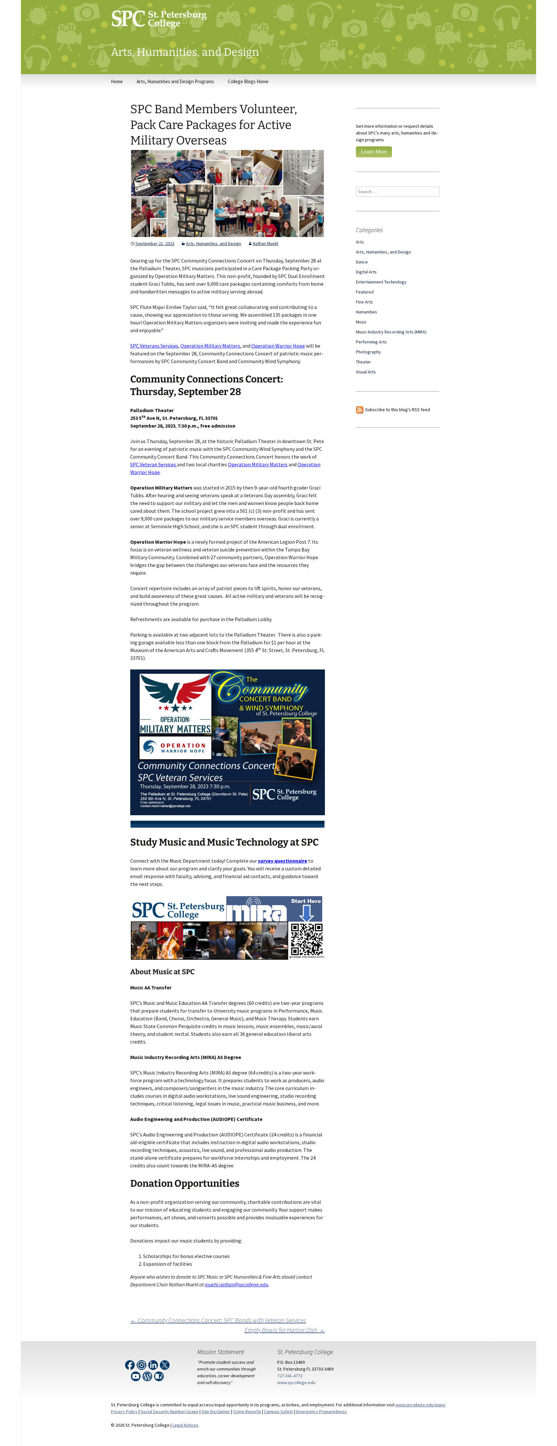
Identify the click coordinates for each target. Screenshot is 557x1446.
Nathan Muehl (265, 243)
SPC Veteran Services (153, 464)
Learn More (374, 151)
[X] (165, 1364)
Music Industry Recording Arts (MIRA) (391, 332)
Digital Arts (366, 272)
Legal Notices (185, 1425)
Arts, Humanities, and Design (213, 243)
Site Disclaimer (215, 1411)
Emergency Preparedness (321, 1411)
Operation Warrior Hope (278, 345)
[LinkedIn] (153, 1364)
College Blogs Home (248, 81)
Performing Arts (371, 342)
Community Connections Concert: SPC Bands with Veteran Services (218, 1320)
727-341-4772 (289, 1376)
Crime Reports (247, 1411)
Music (361, 322)
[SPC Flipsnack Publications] (159, 1375)
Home (117, 81)
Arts (360, 242)
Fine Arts (364, 302)
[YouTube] (136, 1375)
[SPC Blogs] (147, 1375)
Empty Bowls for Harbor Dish (285, 1330)
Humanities (366, 312)
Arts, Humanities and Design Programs (175, 81)
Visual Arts (366, 372)
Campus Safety (278, 1411)
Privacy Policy (124, 1411)
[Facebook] (130, 1364)
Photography (368, 352)
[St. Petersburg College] (278, 23)
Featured (365, 292)
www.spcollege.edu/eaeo (420, 1405)
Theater (363, 362)
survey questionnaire (282, 860)
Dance (362, 262)
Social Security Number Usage (170, 1411)
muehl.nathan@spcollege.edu (236, 1284)
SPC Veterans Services (154, 345)
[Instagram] (142, 1364)
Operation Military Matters (210, 345)
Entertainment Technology (381, 282)
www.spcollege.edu (296, 1382)
